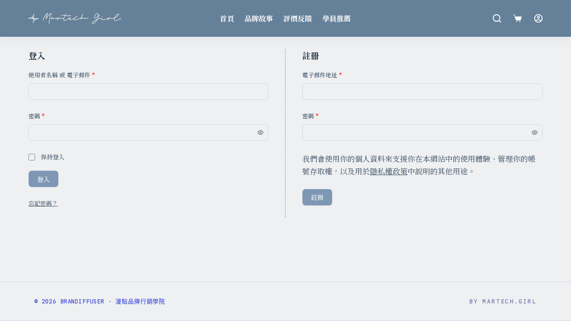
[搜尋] (497, 18)
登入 (43, 179)
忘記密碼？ (43, 203)
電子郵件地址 (322, 75)
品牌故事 (259, 18)
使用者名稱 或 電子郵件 (61, 75)
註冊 (317, 197)
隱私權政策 (389, 171)
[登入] (538, 18)
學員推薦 (336, 18)
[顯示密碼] (260, 132)
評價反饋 (297, 18)
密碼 (36, 116)
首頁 (227, 18)
